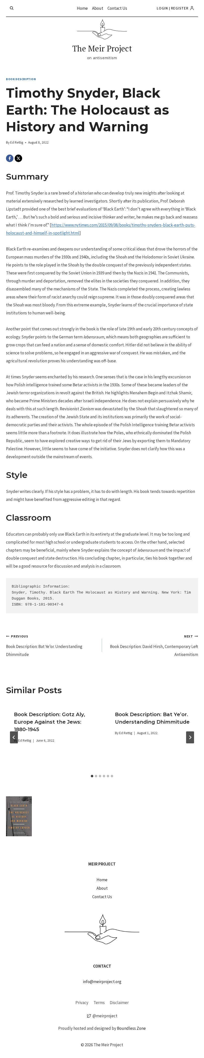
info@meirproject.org (102, 981)
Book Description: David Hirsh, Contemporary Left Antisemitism (154, 645)
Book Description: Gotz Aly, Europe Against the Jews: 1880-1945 (49, 721)
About (97, 8)
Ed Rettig (16, 142)
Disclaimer (119, 1002)
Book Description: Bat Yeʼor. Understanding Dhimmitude (44, 645)
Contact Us (117, 8)
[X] (18, 158)
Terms (99, 1002)
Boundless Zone (131, 1028)
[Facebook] (9, 158)
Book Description (21, 79)
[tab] (92, 776)
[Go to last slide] (14, 737)
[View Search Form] (11, 8)
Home (82, 8)
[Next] (190, 737)
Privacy (81, 1002)
